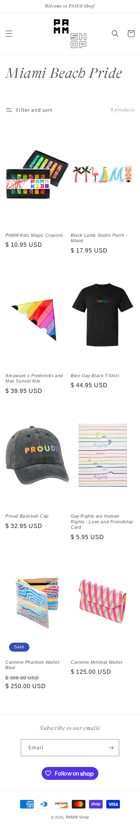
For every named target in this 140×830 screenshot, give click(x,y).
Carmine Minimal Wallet (96, 662)
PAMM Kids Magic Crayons (34, 235)
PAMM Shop (77, 817)
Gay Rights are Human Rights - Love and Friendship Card (102, 522)
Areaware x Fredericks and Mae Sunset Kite (34, 378)
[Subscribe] (111, 747)
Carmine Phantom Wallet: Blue (32, 665)
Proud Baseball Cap (27, 516)
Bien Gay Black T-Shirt (95, 375)
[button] (9, 34)
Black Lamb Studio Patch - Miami (99, 238)
